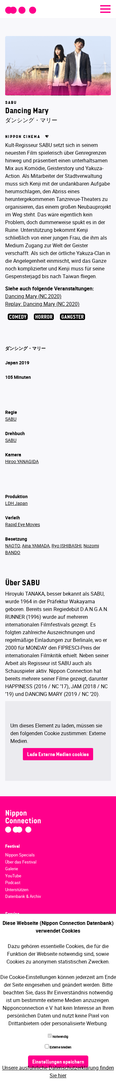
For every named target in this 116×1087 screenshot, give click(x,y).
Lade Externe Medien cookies (58, 754)
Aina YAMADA (36, 546)
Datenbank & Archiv (23, 896)
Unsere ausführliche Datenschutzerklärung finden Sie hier (58, 1071)
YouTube (13, 876)
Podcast (12, 882)
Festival (12, 846)
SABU (10, 419)
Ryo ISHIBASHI (67, 546)
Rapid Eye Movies (22, 524)
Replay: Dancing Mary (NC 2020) (42, 303)
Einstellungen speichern (58, 1062)
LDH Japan (16, 503)
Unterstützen (16, 889)
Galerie (11, 869)
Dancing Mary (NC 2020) (33, 296)
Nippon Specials (20, 855)
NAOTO (12, 546)
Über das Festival (20, 862)
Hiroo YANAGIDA (22, 461)
